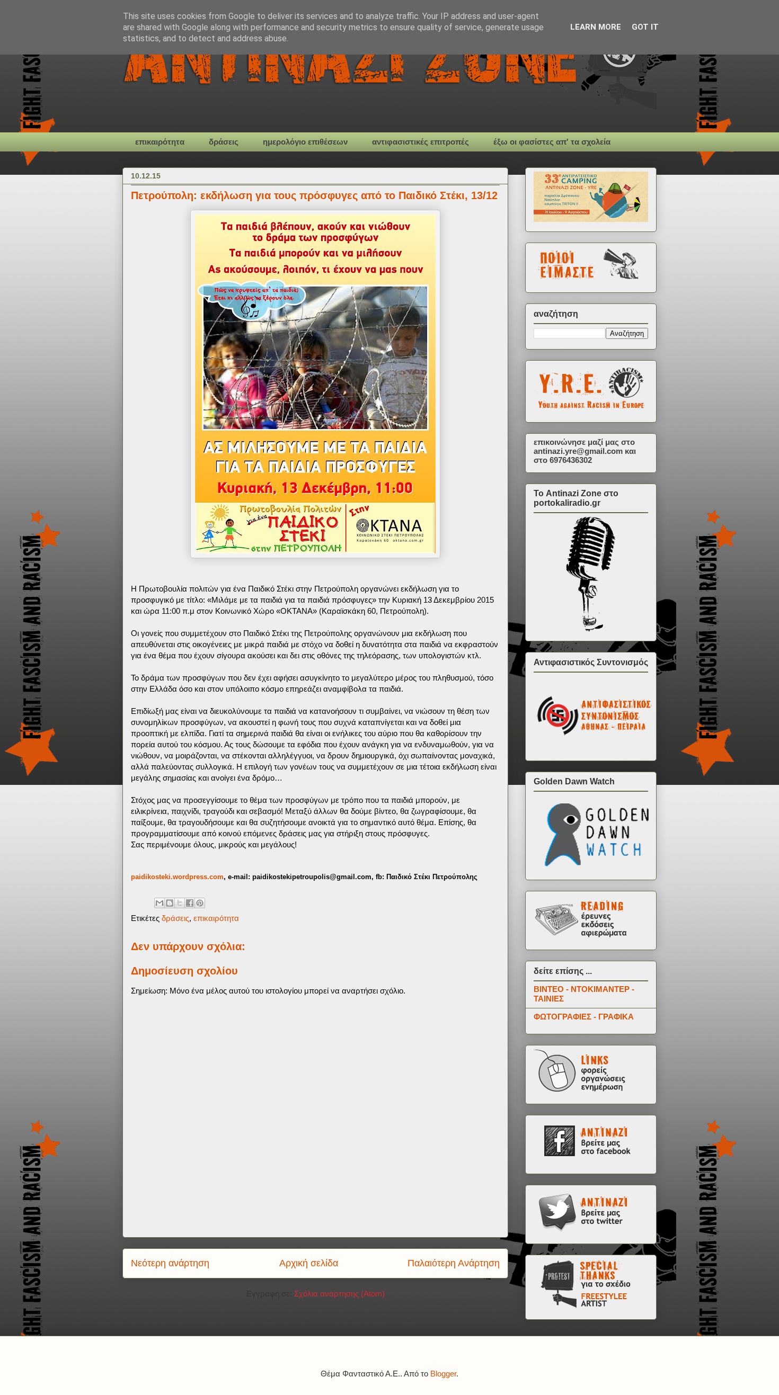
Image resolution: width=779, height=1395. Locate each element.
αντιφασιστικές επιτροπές (420, 141)
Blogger (443, 1373)
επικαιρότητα (159, 141)
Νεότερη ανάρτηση (170, 1263)
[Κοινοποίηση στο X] (179, 903)
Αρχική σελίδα (308, 1263)
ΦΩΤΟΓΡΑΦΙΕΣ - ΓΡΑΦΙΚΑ (584, 1016)
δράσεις (223, 141)
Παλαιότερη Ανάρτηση (454, 1263)
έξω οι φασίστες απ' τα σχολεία (551, 141)
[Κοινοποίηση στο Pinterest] (199, 903)
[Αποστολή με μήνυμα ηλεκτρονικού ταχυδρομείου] (159, 903)
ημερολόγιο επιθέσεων (305, 141)
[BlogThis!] (169, 903)
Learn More (595, 27)
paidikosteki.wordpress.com (177, 877)
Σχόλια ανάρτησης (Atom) (339, 1293)
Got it (645, 27)
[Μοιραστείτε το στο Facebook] (189, 903)
